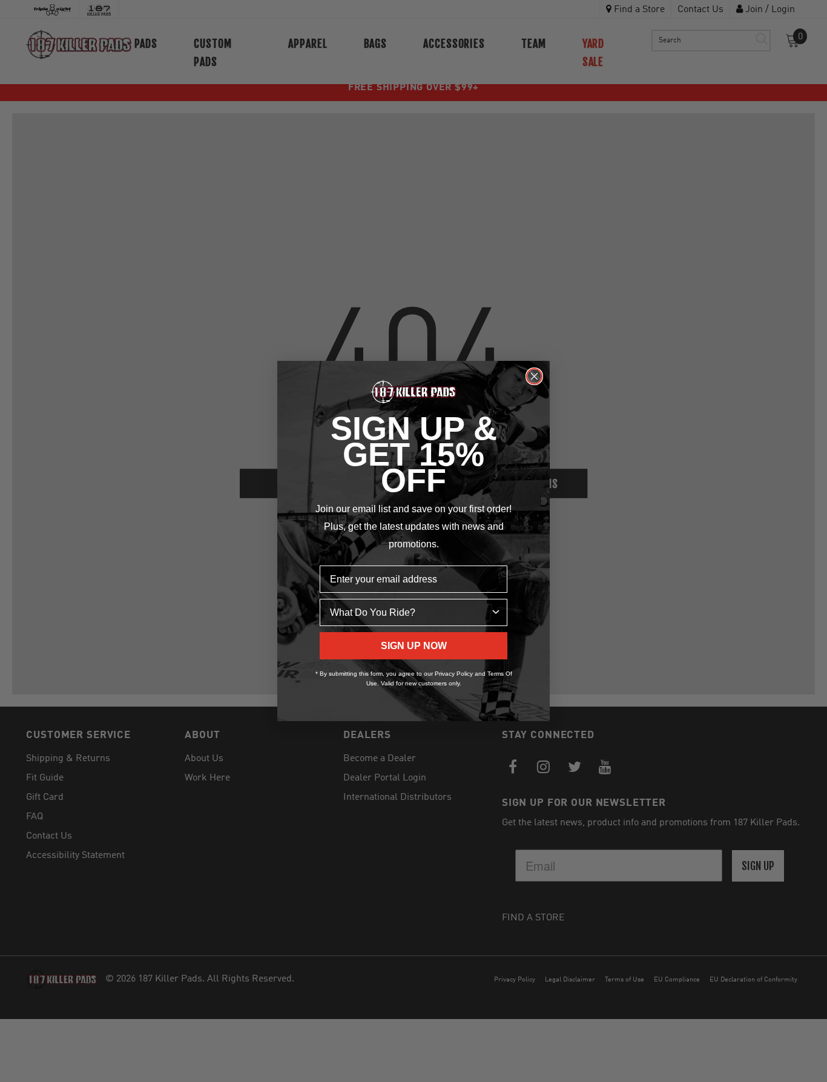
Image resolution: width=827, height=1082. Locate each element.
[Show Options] (496, 612)
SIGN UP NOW (414, 646)
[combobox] (410, 612)
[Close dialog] (534, 376)
